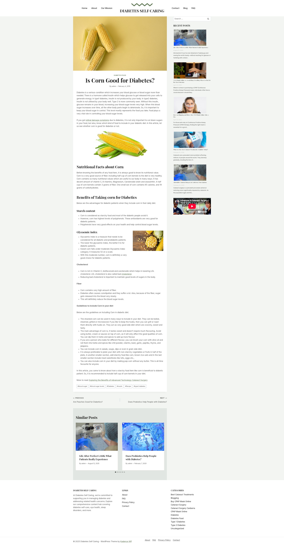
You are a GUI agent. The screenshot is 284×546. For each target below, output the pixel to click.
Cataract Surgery (178, 505)
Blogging (175, 498)
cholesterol (126, 274)
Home (84, 8)
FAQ (193, 8)
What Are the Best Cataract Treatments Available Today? (190, 149)
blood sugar (82, 386)
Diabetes (110, 386)
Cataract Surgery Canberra (183, 508)
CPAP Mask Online (179, 511)
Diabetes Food (120, 75)
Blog (185, 8)
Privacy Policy (128, 502)
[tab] (115, 472)
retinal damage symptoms (97, 120)
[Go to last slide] (80, 447)
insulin (119, 386)
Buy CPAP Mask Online (181, 501)
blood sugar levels (97, 386)
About (94, 8)
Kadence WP (126, 541)
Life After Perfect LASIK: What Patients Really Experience (190, 47)
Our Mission (106, 8)
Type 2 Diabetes (178, 525)
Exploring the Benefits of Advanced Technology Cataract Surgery (118, 380)
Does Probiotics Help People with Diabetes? (147, 400)
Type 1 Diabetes (178, 522)
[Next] (160, 447)
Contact (175, 8)
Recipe (128, 386)
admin (114, 86)
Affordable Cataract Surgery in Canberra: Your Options (190, 182)
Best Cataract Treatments (182, 494)
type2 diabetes (139, 386)
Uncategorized (177, 528)
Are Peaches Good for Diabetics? (88, 400)
